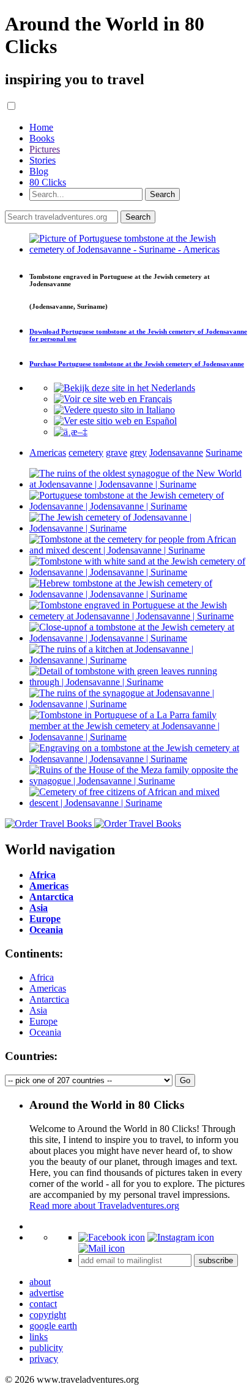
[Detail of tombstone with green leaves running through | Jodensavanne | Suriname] (138, 682)
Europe (43, 1021)
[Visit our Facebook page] (111, 1237)
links (38, 1337)
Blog (38, 171)
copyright (47, 1315)
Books (41, 138)
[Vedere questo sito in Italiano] (114, 410)
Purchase (136, 363)
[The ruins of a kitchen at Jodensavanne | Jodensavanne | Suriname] (138, 660)
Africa (41, 977)
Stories (42, 160)
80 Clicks (47, 182)
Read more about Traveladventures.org (104, 1205)
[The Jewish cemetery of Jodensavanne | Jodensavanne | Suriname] (138, 528)
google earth (53, 1326)
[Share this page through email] (101, 1248)
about (40, 1282)
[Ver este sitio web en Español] (115, 421)
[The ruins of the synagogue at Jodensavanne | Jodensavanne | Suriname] (138, 704)
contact (43, 1304)
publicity (46, 1348)
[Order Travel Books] (93, 823)
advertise (46, 1293)
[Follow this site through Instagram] (180, 1237)
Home (41, 127)
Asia (38, 1010)
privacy (43, 1359)
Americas (47, 988)
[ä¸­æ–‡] (70, 432)
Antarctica (49, 999)
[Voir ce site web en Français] (113, 399)
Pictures (44, 149)
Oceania (45, 1032)
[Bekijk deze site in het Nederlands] (124, 388)
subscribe (216, 1260)
